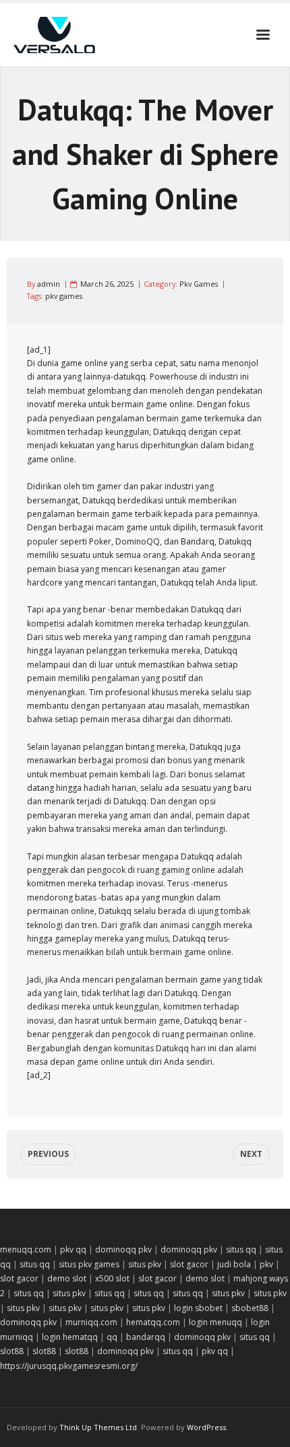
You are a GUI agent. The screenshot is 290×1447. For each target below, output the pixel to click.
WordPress (206, 1427)
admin (48, 284)
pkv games (63, 296)
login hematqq (70, 1337)
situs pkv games (89, 1264)
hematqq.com (153, 1322)
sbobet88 (249, 1308)
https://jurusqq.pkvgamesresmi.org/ (69, 1366)
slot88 (12, 1351)
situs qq (241, 1249)
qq (112, 1337)
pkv (266, 1264)
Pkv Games (198, 284)
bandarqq (145, 1337)
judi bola (234, 1264)
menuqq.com (25, 1249)
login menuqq (215, 1322)
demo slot (66, 1278)
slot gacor (189, 1264)
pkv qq (73, 1249)
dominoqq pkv (123, 1249)
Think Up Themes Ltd (98, 1427)
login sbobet (198, 1308)
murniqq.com (91, 1322)
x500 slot (112, 1278)
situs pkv (144, 1264)
